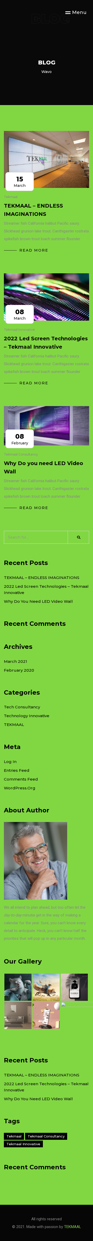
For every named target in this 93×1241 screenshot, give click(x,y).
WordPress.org (19, 787)
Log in (10, 761)
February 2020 (19, 670)
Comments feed (21, 779)
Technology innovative (26, 715)
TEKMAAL (14, 724)
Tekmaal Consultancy (46, 1136)
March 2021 (15, 661)
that (23, 938)
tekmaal (13, 1136)
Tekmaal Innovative (23, 1144)
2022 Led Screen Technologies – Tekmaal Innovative (46, 342)
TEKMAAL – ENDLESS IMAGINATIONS (33, 210)
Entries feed (16, 770)
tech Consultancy (22, 706)
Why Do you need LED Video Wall (43, 467)
